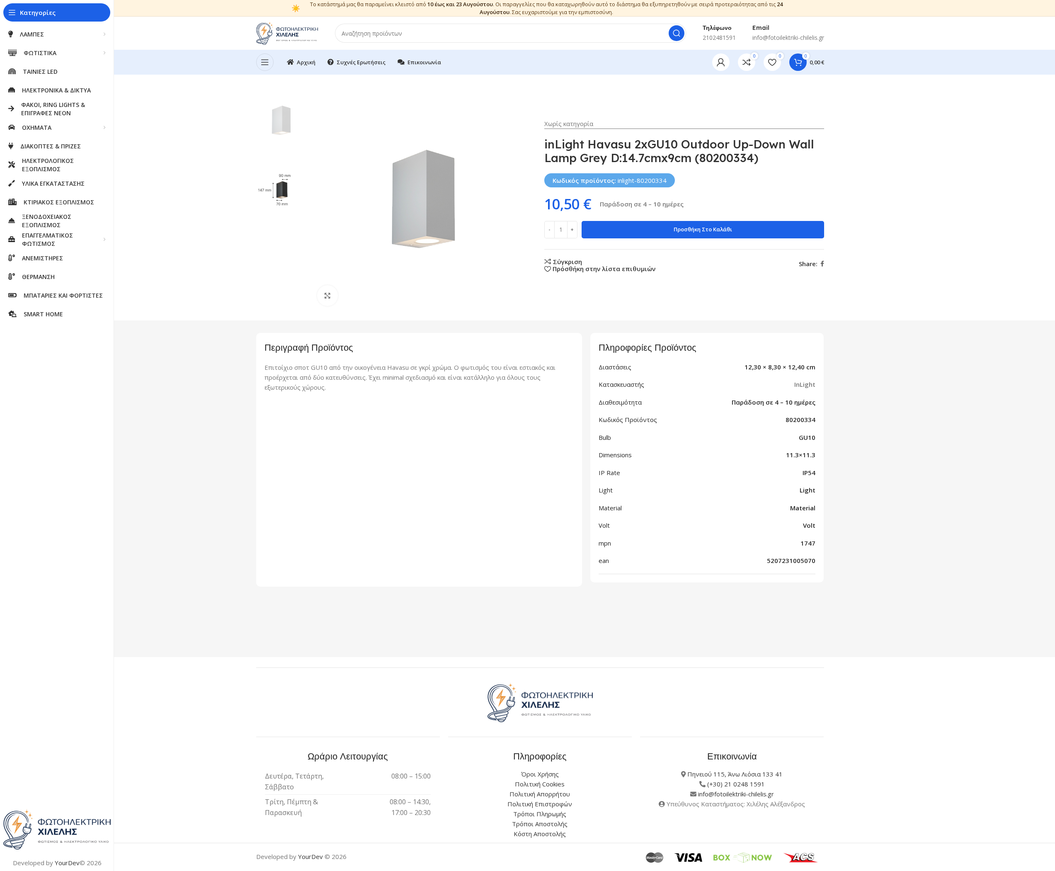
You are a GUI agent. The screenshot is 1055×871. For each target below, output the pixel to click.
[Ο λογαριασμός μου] (721, 62)
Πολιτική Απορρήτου (539, 794)
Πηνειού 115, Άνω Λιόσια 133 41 (735, 774)
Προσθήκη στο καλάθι (703, 229)
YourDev (67, 863)
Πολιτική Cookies (540, 784)
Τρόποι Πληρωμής (539, 814)
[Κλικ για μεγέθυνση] (327, 295)
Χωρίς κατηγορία (568, 123)
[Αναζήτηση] (676, 33)
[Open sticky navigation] (265, 62)
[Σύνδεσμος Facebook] (822, 263)
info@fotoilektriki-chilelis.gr (736, 794)
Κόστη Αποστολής (540, 834)
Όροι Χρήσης (540, 774)
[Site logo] (287, 32)
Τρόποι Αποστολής (540, 824)
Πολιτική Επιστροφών (539, 804)
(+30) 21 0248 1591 (736, 784)
